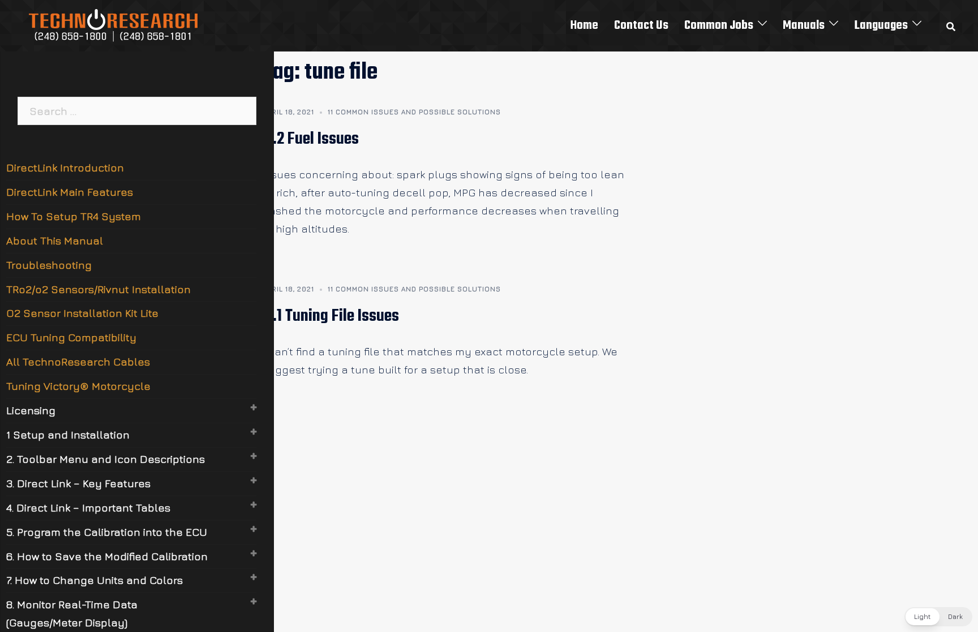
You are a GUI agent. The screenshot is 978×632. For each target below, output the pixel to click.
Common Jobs (718, 25)
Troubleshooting (49, 265)
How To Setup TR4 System (73, 216)
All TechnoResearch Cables (78, 361)
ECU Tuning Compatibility (71, 337)
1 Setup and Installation (68, 434)
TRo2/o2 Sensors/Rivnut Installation (98, 289)
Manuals (804, 25)
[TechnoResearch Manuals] (114, 24)
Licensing (30, 410)
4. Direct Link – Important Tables (88, 507)
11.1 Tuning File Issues (331, 316)
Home (584, 25)
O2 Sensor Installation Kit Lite (82, 313)
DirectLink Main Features (69, 192)
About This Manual (54, 240)
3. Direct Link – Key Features (78, 483)
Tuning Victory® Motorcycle (78, 386)
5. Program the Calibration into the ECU (106, 532)
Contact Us (641, 25)
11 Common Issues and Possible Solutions (414, 112)
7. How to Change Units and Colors (94, 580)
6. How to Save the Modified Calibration (107, 556)
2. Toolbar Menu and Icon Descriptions (105, 459)
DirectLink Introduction (65, 167)
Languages (881, 25)
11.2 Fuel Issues (311, 139)
